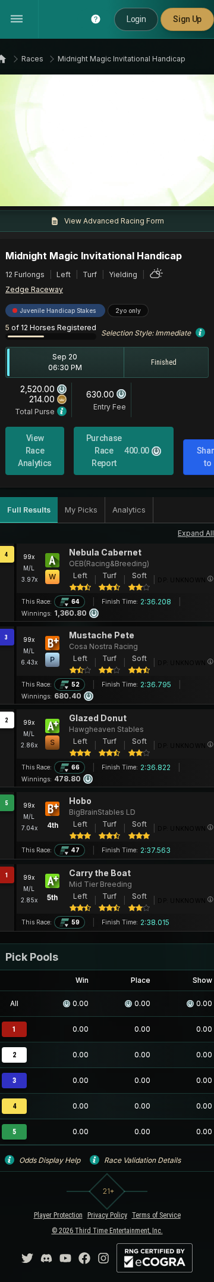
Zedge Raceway (34, 289)
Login (136, 19)
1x (44, 190)
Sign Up (187, 19)
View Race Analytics (35, 450)
